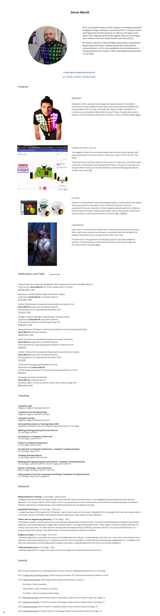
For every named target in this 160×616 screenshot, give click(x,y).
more (30, 385)
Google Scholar (89, 76)
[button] (3, 612)
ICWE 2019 (22, 325)
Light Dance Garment (31, 580)
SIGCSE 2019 (23, 335)
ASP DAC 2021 (23, 290)
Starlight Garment (30, 606)
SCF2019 (123, 213)
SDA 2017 (22, 373)
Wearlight (76, 98)
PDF (90, 170)
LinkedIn (77, 76)
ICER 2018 (22, 347)
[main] (80, 12)
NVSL (130, 38)
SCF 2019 (21, 312)
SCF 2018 (21, 360)
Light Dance (77, 225)
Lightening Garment (31, 602)
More (138, 115)
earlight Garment (31, 597)
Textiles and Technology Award (35, 575)
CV (64, 76)
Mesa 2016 (22, 385)
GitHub (69, 76)
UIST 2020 (22, 300)
